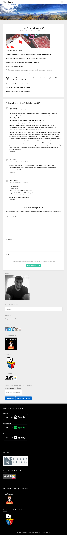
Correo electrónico (13, 247)
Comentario (11, 216)
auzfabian (44, 31)
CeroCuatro (8, 2)
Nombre (9, 239)
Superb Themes (46, 532)
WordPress (37, 532)
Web (7, 254)
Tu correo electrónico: (13, 388)
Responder (12, 151)
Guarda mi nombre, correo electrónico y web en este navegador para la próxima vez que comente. (34, 261)
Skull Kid (12, 108)
